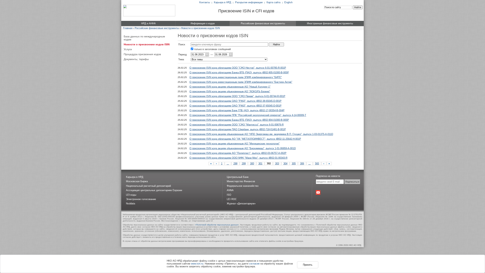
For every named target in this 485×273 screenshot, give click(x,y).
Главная (127, 28)
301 (260, 163)
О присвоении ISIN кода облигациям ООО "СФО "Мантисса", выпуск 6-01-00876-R (236, 124)
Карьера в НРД (222, 2)
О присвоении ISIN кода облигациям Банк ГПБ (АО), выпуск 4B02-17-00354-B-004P (237, 110)
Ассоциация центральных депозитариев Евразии (154, 190)
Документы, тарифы (136, 59)
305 (294, 163)
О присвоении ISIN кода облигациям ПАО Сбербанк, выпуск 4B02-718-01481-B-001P (237, 129)
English (288, 2)
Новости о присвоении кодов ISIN (200, 28)
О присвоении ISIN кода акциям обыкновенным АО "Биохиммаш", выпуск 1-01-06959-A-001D (242, 148)
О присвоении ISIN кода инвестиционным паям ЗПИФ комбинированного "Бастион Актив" (240, 82)
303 (277, 163)
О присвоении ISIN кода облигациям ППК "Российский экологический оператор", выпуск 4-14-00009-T (247, 115)
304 (285, 163)
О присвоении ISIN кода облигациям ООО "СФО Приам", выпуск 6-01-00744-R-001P (237, 96)
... (228, 163)
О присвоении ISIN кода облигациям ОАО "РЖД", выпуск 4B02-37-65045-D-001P (235, 105)
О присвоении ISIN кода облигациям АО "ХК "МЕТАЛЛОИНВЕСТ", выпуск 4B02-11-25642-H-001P (245, 138)
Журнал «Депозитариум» (241, 203)
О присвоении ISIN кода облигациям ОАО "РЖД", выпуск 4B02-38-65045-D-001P (235, 101)
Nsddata (130, 203)
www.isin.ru (197, 263)
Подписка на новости (328, 176)
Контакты (204, 2)
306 (302, 163)
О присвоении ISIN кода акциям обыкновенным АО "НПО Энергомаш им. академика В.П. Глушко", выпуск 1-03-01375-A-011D (261, 134)
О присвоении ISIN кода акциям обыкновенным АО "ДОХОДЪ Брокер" (229, 91)
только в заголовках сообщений (212, 49)
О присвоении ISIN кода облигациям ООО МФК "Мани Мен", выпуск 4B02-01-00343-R (238, 157)
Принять (307, 264)
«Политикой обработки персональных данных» (217, 225)
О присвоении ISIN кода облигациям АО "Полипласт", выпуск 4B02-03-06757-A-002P (237, 153)
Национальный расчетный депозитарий (148, 185)
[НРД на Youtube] (318, 192)
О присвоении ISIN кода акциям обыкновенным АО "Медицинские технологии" (234, 143)
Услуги (128, 49)
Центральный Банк (238, 177)
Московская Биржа (137, 181)
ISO (229, 194)
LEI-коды (131, 194)
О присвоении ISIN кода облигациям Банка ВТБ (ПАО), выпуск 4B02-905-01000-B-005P (239, 72)
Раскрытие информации (249, 2)
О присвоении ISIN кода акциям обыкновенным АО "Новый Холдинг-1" (230, 86)
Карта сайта (273, 2)
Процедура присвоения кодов (142, 54)
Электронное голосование (141, 199)
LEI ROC (232, 199)
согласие (254, 263)
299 (244, 163)
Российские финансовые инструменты (157, 28)
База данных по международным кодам (144, 38)
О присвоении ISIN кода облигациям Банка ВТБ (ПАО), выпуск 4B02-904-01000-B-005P (239, 119)
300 (252, 163)
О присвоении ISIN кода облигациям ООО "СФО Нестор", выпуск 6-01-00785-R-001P (237, 67)
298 (235, 163)
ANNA (230, 190)
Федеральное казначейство (242, 185)
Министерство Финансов (241, 181)
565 (317, 163)
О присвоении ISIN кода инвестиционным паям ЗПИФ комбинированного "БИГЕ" (235, 77)
